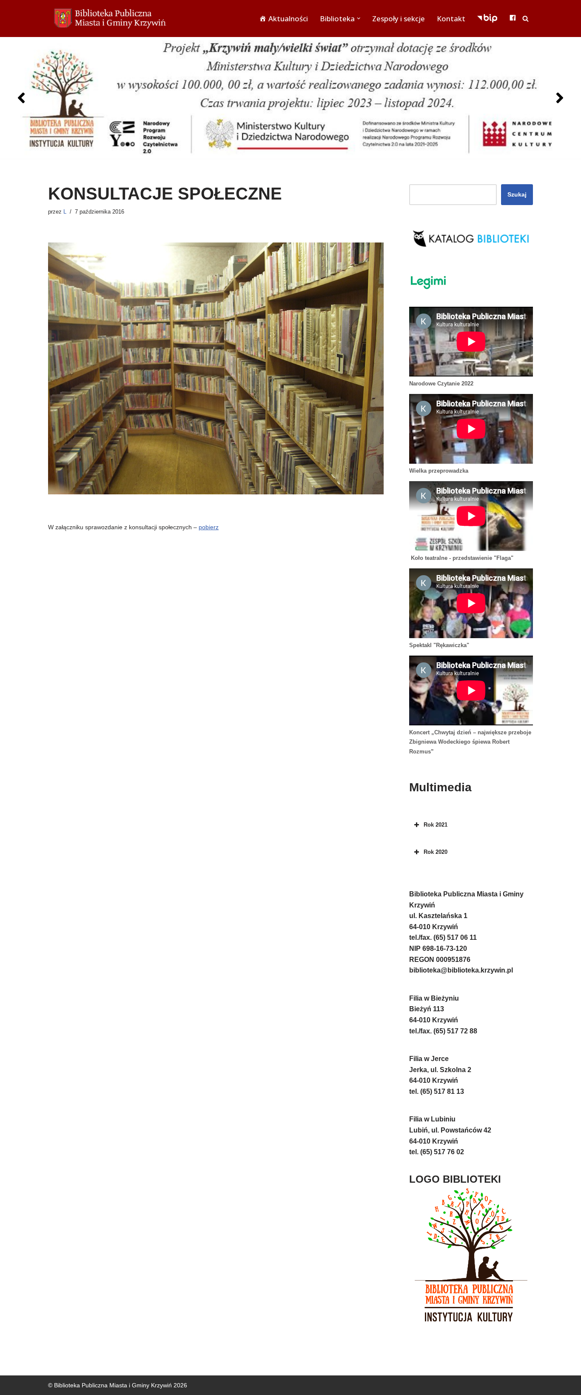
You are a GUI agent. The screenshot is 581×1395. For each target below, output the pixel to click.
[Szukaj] (525, 18)
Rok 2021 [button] (435, 825)
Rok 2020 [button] (435, 852)
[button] (358, 18)
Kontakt (451, 18)
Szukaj (517, 194)
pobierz (209, 527)
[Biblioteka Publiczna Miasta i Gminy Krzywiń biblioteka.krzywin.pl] (112, 18)
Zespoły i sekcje (398, 18)
